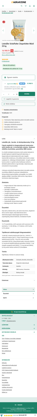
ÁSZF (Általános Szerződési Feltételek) (11, 338)
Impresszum (5, 346)
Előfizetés (4, 363)
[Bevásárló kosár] (34, 6)
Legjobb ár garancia (12, 99)
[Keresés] (22, 6)
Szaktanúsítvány (6, 385)
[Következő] (33, 30)
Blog (3, 375)
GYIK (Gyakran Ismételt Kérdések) (10, 370)
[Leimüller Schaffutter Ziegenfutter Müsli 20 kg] (18, 30)
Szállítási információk (7, 387)
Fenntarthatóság (6, 377)
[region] (18, 30)
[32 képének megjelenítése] (18, 39)
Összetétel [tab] (6, 293)
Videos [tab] (5, 289)
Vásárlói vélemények (7, 372)
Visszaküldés (5, 382)
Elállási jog (4, 392)
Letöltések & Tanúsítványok (8, 341)
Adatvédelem (5, 343)
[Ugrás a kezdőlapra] (18, 2)
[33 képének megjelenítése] (21, 39)
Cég (15, 404)
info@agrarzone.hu (11, 321)
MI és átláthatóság (6, 351)
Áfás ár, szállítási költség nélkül (8, 55)
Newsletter (4, 380)
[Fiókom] (30, 6)
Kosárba (26, 94)
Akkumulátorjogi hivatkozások (9, 365)
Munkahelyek (5, 348)
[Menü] (3, 6)
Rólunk (3, 353)
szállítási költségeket (20, 408)
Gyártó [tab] (5, 298)
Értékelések (5, 280)
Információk (20, 404)
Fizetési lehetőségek (7, 390)
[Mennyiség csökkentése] (3, 94)
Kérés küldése (10, 104)
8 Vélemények (5, 61)
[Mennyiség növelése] (14, 94)
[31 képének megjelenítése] (15, 39)
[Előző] (3, 30)
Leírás (3, 138)
